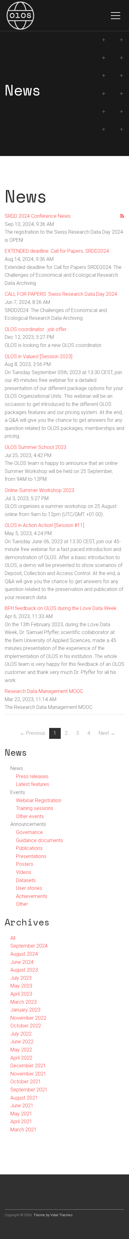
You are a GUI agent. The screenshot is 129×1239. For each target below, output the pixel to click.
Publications (29, 848)
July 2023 (21, 978)
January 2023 (25, 1010)
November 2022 (28, 1018)
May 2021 (21, 1114)
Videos (23, 872)
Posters (24, 864)
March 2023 (23, 1002)
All (12, 938)
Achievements (31, 896)
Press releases (32, 776)
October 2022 (25, 1026)
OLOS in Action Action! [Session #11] (44, 525)
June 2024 (22, 962)
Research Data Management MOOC (44, 691)
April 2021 (21, 1121)
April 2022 (21, 1058)
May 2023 (21, 986)
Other (22, 904)
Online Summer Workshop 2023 (39, 490)
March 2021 (23, 1130)
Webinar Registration (38, 800)
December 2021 (28, 1066)
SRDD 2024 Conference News (37, 216)
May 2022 (21, 1050)
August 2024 (24, 954)
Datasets (26, 880)
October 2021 (25, 1082)
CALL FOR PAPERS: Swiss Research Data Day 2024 (61, 294)
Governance (29, 832)
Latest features (32, 784)
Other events (30, 816)
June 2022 (22, 1042)
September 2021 (29, 1090)
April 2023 (21, 994)
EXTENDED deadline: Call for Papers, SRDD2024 (57, 251)
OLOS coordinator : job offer (35, 329)
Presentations (31, 856)
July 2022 (21, 1034)
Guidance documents (39, 840)
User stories (29, 888)
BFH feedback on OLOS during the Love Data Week (60, 608)
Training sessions (34, 808)
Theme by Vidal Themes (53, 1215)
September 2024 (29, 946)
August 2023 (24, 970)
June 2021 (22, 1106)
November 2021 (28, 1074)
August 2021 (24, 1098)
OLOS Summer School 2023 (35, 447)
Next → (107, 733)
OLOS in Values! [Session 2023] (38, 356)
